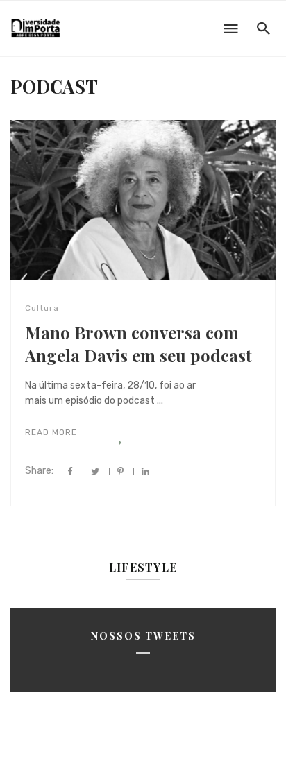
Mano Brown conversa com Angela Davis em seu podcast (138, 344)
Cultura (42, 308)
